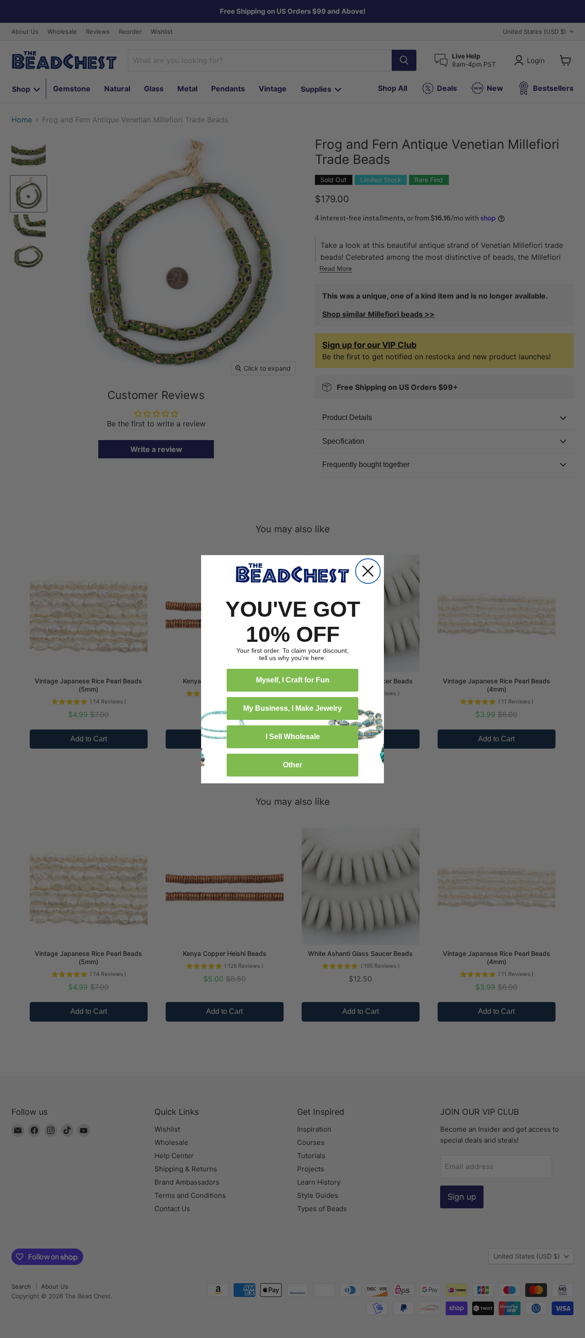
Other (292, 765)
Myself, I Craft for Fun (293, 680)
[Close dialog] (368, 571)
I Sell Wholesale (293, 736)
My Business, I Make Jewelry (292, 708)
